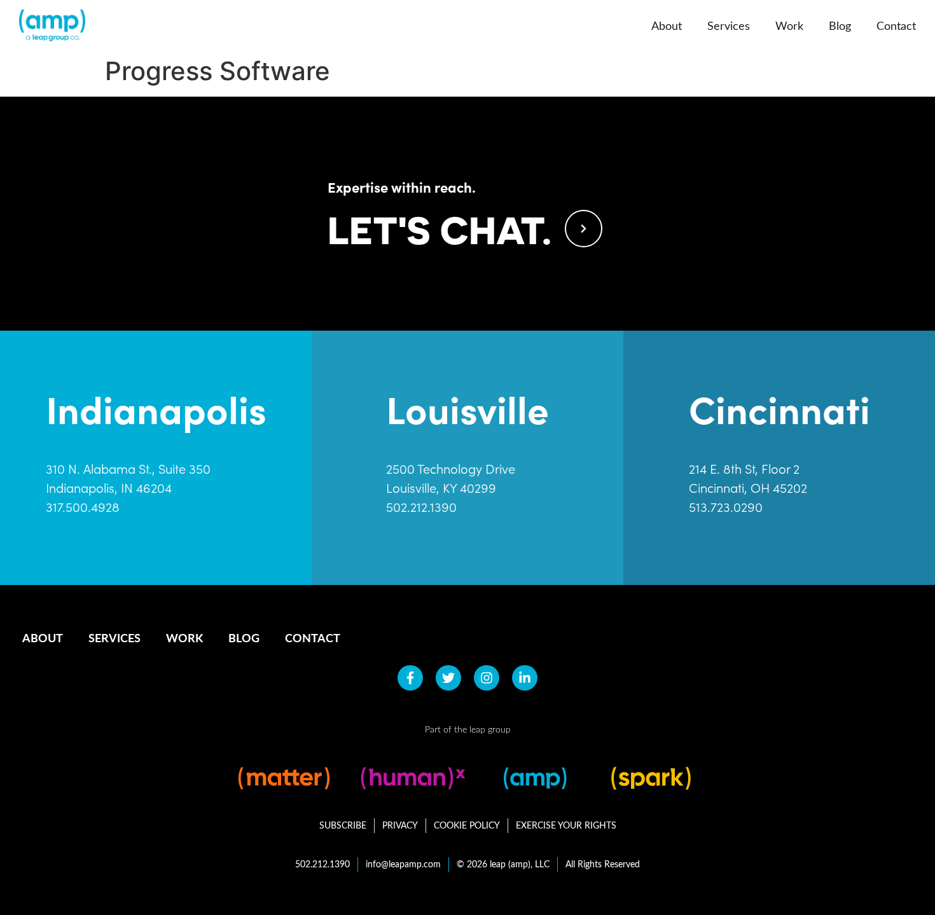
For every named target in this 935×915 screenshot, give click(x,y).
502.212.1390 (421, 507)
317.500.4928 (83, 507)
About (666, 25)
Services (728, 25)
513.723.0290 (726, 507)
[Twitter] (448, 678)
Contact (896, 25)
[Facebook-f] (410, 678)
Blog (840, 25)
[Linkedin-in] (524, 678)
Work (789, 25)
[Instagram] (486, 678)
